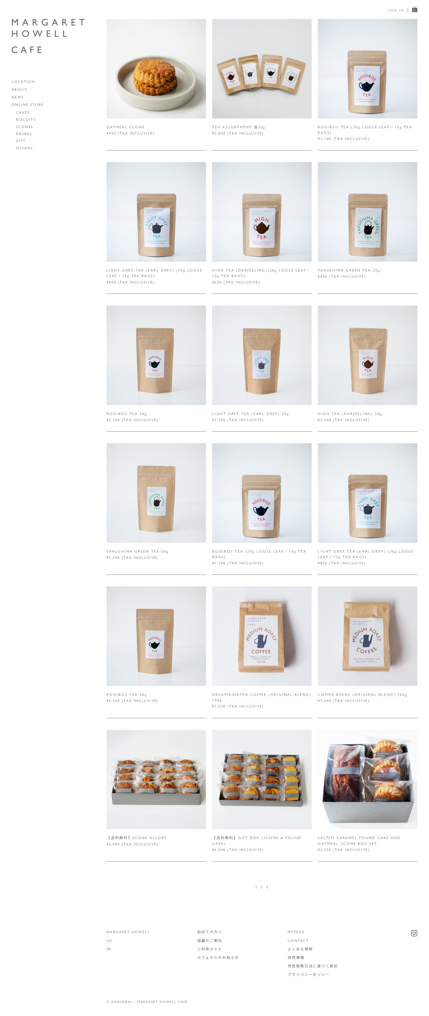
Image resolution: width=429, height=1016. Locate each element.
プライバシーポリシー (309, 974)
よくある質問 (300, 949)
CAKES (23, 112)
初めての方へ (209, 931)
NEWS (18, 97)
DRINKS (24, 134)
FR (109, 949)
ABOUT (19, 89)
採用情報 (296, 957)
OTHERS (24, 148)
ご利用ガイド (209, 949)
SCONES (24, 127)
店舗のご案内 (209, 940)
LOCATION (23, 81)
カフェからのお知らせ (218, 957)
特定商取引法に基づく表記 (313, 965)
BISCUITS (26, 119)
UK (110, 940)
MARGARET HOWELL (128, 931)
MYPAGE (296, 931)
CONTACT (298, 940)
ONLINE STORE (28, 104)
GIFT (21, 141)
